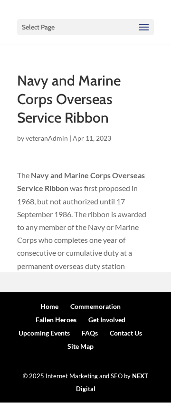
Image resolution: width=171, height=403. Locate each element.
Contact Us (126, 333)
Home (49, 306)
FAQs (90, 333)
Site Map (80, 346)
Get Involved (106, 320)
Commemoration (95, 306)
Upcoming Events (44, 333)
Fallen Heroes (56, 320)
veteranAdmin (47, 138)
